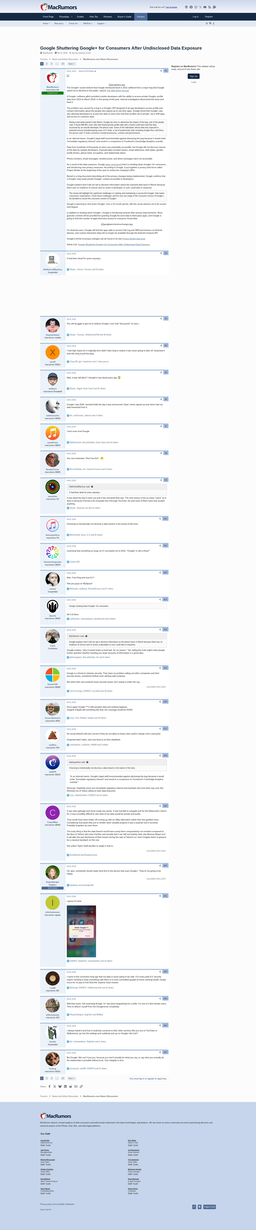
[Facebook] (191, 7)
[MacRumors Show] (186, 7)
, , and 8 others (91, 469)
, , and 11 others (92, 988)
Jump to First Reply (86, 71)
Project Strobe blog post (134, 239)
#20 (165, 866)
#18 (165, 756)
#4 (166, 345)
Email (42, 1145)
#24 (165, 1025)
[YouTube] (204, 7)
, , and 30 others (91, 691)
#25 (165, 1052)
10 (63, 64)
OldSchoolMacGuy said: (79, 487)
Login (193, 82)
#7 (166, 426)
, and (86, 1015)
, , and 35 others (88, 718)
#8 (166, 453)
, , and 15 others (94, 442)
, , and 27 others (91, 589)
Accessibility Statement (64, 1204)
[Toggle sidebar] (214, 23)
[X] (200, 7)
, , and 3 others (86, 415)
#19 (165, 806)
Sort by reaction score (81, 53)
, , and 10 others (91, 961)
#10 (165, 519)
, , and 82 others (86, 535)
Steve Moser (45, 1189)
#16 (165, 702)
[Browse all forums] (206, 23)
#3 (166, 319)
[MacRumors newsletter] (214, 7)
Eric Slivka (132, 1140)
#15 (165, 668)
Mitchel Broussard (48, 1160)
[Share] (161, 71)
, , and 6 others (90, 657)
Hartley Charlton (47, 1169)
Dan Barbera (45, 1179)
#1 (166, 71)
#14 (165, 629)
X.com (48, 1145)
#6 (166, 399)
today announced (113, 164)
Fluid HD (48, 1209)
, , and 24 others (89, 795)
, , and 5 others (88, 1041)
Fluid (42, 1209)
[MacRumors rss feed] (209, 7)
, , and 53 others (87, 269)
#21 (165, 896)
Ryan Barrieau (133, 1179)
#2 (166, 253)
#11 (165, 546)
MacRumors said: (76, 636)
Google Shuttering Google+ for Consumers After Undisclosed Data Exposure (114, 244)
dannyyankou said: (77, 762)
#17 (165, 729)
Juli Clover (45, 1150)
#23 (165, 999)
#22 (165, 972)
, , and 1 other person (89, 361)
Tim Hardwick (133, 1160)
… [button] (57, 64)
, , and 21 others (88, 388)
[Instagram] (195, 7)
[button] (62, 16)
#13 (165, 599)
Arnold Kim (45, 1140)
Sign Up (193, 76)
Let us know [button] (171, 7)
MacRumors (48, 53)
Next (71, 64)
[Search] (210, 23)
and (83, 855)
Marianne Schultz (134, 1169)
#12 (165, 572)
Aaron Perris (133, 1189)
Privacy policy (46, 1204)
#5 (166, 372)
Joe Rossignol (133, 1150)
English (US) (209, 1207)
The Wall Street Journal (118, 90)
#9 (166, 480)
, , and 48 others (91, 335)
